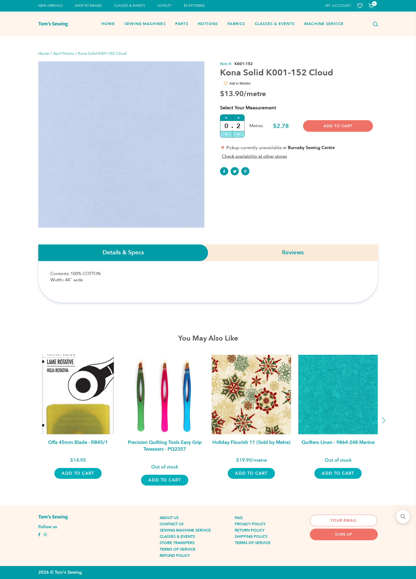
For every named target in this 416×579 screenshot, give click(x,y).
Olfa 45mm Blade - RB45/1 (78, 442)
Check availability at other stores (254, 156)
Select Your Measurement (248, 108)
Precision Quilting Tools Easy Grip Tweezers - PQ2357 (165, 445)
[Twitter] (235, 171)
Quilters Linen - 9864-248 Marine (338, 442)
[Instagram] (45, 535)
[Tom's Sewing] (53, 24)
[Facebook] (224, 171)
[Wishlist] (360, 5)
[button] (403, 517)
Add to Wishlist (240, 83)
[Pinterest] (245, 171)
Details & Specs (123, 252)
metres (256, 126)
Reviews (293, 252)
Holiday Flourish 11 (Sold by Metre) (251, 442)
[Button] (374, 24)
